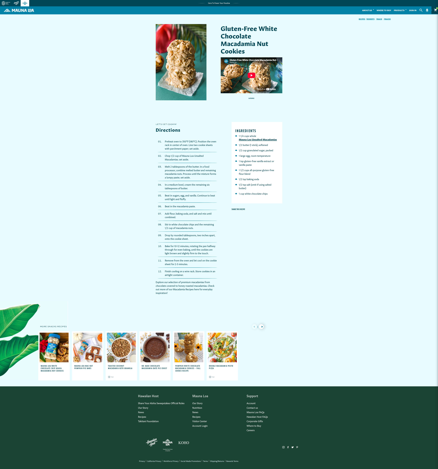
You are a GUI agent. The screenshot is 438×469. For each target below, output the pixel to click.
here (196, 289)
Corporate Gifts (255, 421)
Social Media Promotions (191, 461)
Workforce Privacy (171, 461)
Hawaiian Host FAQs (257, 416)
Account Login (200, 425)
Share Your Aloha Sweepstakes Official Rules (161, 403)
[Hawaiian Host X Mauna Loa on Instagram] (283, 446)
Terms (205, 461)
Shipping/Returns (217, 461)
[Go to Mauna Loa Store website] (25, 3)
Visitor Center (199, 421)
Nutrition (197, 407)
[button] (421, 10)
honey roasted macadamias (192, 285)
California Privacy (154, 461)
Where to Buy (384, 10)
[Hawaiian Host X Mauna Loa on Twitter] (292, 446)
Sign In (412, 10)
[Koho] (183, 442)
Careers (251, 430)
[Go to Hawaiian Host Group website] (6, 3)
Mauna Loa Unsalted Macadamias (258, 139)
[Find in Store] (427, 10)
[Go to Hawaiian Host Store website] (16, 3)
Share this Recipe (238, 209)
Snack (379, 19)
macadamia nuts (173, 173)
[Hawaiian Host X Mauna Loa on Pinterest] (297, 446)
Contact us (252, 407)
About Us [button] (367, 10)
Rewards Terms (232, 461)
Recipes (362, 19)
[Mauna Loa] (167, 442)
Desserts (370, 19)
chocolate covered (165, 285)
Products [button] (399, 10)
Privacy (142, 461)
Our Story (143, 407)
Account (251, 403)
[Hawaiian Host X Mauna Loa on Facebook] (288, 446)
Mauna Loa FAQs (255, 412)
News (141, 412)
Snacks (387, 19)
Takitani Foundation (148, 421)
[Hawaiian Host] (151, 442)
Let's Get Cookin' (166, 124)
